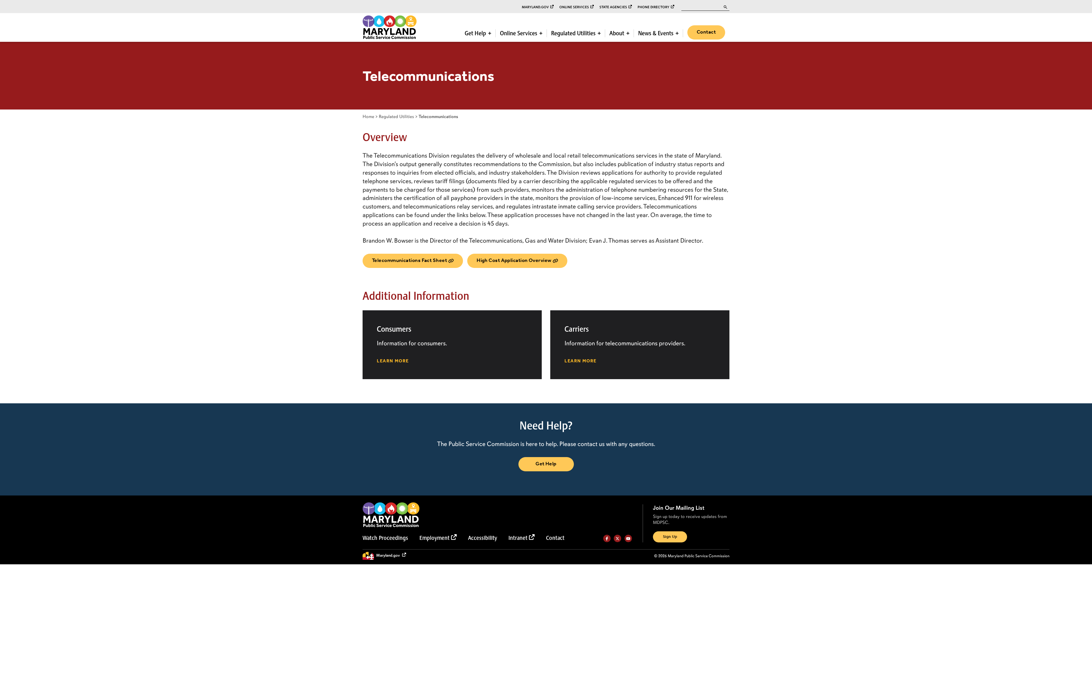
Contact (706, 32)
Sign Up (670, 537)
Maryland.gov (535, 7)
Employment (434, 537)
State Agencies (613, 7)
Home (368, 116)
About (616, 33)
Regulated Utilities (573, 33)
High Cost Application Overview (514, 260)
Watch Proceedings (385, 537)
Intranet (518, 537)
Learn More (393, 361)
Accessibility (482, 537)
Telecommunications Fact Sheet (409, 260)
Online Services (574, 7)
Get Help (475, 33)
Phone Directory (653, 7)
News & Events (655, 33)
